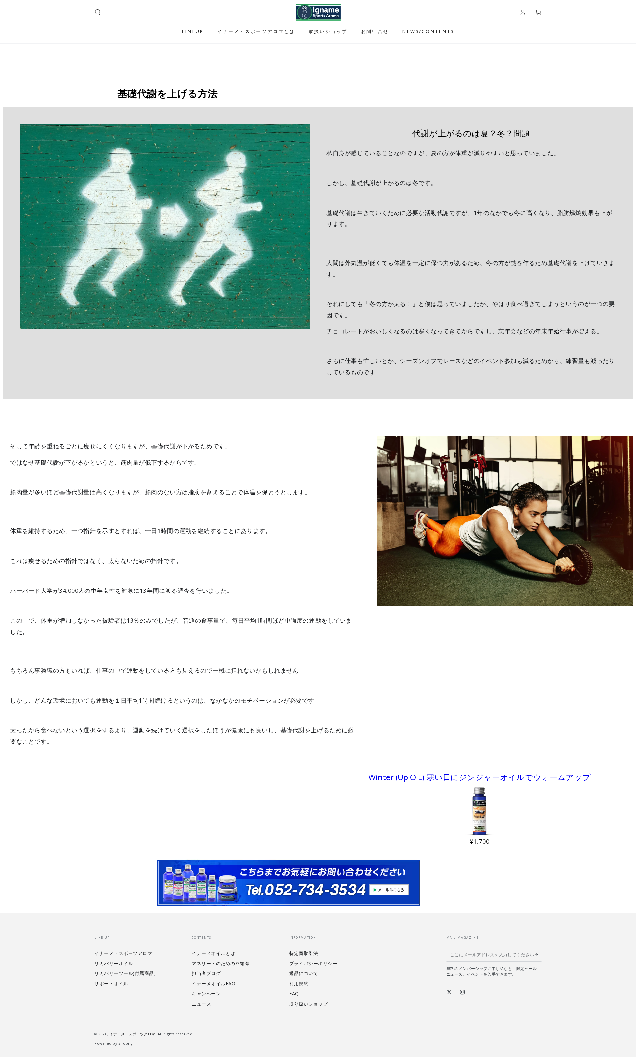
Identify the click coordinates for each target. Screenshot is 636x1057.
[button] (98, 12)
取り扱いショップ (308, 1004)
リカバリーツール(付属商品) (125, 973)
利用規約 (298, 983)
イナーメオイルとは (213, 953)
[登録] (538, 954)
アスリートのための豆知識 (220, 963)
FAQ (294, 993)
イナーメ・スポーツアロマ (123, 953)
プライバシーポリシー (313, 963)
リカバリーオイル (113, 963)
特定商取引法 (303, 953)
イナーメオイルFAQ (213, 983)
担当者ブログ (206, 973)
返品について (303, 973)
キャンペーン (206, 993)
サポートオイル (111, 983)
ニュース (201, 1004)
